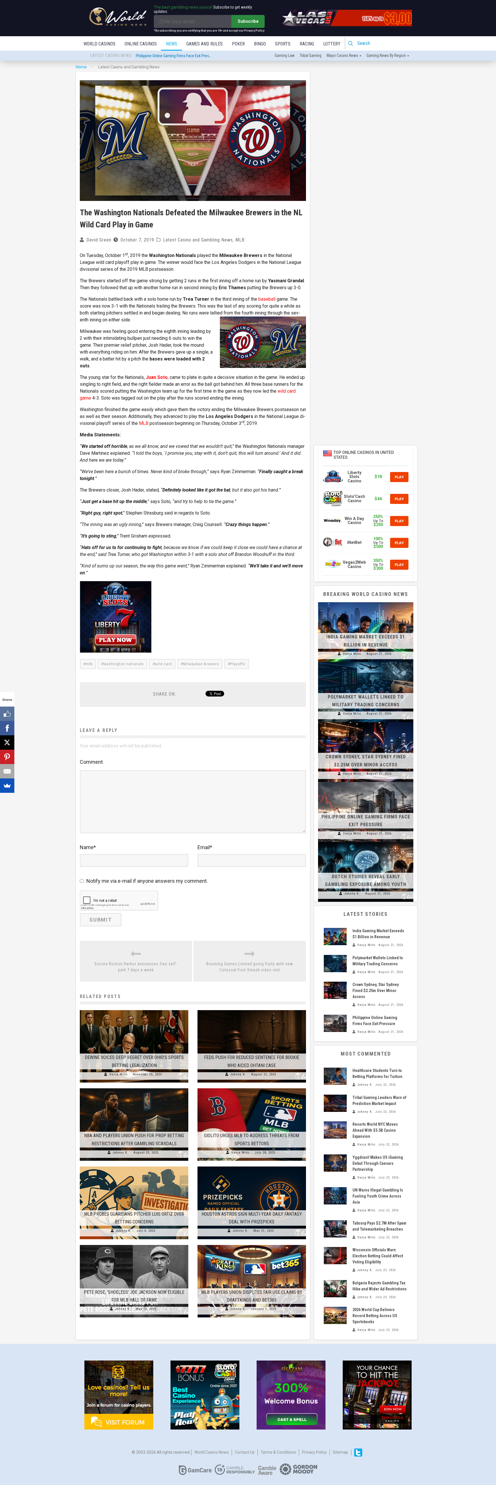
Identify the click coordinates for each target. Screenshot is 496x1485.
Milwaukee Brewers (201, 664)
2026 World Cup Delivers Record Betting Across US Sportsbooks (374, 1315)
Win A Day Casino (354, 520)
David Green (98, 240)
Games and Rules (204, 44)
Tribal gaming (310, 55)
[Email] (7, 771)
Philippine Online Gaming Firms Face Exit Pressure (176, 55)
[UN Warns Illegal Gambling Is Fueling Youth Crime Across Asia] (335, 1195)
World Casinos (99, 44)
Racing (307, 44)
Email (204, 847)
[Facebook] (7, 728)
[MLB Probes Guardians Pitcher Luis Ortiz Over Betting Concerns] (134, 1166)
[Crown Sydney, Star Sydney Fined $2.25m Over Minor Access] (365, 722)
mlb (89, 664)
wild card (163, 664)
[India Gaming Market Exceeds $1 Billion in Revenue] (365, 602)
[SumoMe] (7, 785)
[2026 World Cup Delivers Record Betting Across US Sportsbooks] (335, 1315)
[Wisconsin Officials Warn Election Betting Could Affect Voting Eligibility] (335, 1255)
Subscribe (248, 21)
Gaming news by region (386, 55)
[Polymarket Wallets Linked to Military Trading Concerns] (365, 662)
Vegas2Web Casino (354, 564)
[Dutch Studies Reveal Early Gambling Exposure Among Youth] (365, 842)
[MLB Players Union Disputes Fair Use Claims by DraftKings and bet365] (251, 1245)
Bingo (260, 44)
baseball (267, 299)
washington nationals (124, 664)
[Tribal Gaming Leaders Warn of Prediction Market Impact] (335, 1103)
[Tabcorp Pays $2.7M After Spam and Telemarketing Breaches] (335, 1229)
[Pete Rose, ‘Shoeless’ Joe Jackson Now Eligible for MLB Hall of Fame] (134, 1245)
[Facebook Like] (7, 714)
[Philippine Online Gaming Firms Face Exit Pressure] (365, 782)
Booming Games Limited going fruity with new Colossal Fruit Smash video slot (249, 967)
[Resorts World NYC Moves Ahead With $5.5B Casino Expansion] (335, 1130)
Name (88, 847)
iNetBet (354, 542)
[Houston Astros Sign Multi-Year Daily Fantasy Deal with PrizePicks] (251, 1166)
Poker (238, 44)
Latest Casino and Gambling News (198, 240)
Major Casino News (342, 55)
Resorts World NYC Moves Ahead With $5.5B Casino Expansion (375, 1130)
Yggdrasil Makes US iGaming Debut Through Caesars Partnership (377, 1163)
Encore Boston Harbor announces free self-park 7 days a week (136, 967)
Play (399, 476)
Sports (282, 44)
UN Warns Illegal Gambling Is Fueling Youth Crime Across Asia (377, 1196)
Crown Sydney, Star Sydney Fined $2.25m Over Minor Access (375, 990)
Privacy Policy (314, 1452)
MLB (240, 240)
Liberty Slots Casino (354, 477)
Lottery (331, 44)
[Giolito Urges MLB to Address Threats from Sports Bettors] (251, 1088)
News (171, 44)
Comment (91, 762)
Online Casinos (141, 44)
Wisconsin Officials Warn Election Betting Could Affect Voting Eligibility (377, 1256)
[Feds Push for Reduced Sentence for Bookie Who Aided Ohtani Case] (251, 1010)
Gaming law (284, 55)
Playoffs (237, 664)
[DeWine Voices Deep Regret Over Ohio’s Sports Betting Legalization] (134, 1010)
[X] (7, 742)
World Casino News (211, 1452)
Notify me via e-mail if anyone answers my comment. (147, 881)
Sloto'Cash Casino (354, 498)
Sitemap (340, 1452)
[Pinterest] (7, 757)
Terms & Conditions (278, 1452)
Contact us (245, 1452)
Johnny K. (238, 1074)
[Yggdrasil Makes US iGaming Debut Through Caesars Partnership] (335, 1163)
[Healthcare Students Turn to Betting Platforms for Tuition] (335, 1076)
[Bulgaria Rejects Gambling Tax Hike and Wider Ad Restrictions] (335, 1288)
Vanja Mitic (118, 1074)
